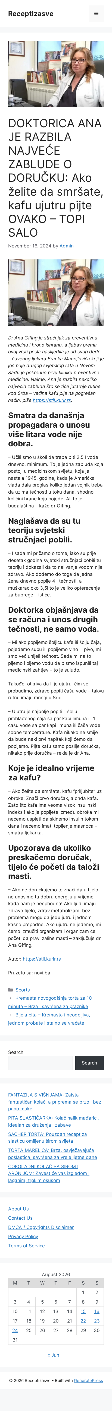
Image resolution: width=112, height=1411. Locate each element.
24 (15, 1330)
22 (83, 1321)
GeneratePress (88, 1380)
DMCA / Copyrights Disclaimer (41, 1227)
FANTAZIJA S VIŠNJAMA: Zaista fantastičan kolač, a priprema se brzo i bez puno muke (54, 1101)
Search (15, 1052)
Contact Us (20, 1218)
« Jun (53, 1355)
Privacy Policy (23, 1236)
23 (97, 1321)
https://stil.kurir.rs (52, 400)
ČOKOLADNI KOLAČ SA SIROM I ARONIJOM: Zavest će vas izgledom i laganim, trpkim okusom (48, 1173)
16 (96, 1311)
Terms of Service (26, 1245)
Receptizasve (31, 13)
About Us (18, 1209)
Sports (22, 990)
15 (83, 1311)
